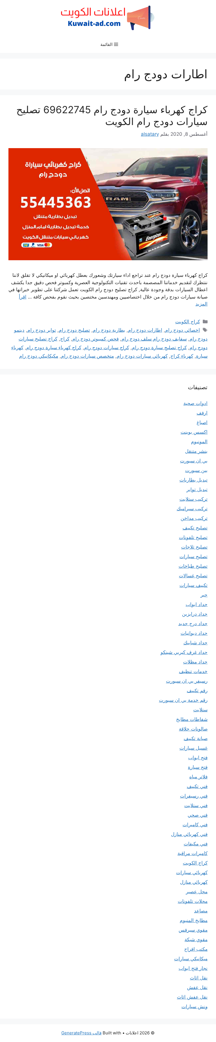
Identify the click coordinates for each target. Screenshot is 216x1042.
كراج (64, 339)
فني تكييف (197, 786)
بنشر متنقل (196, 451)
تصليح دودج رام (74, 330)
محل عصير (197, 891)
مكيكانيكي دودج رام (38, 356)
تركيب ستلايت (193, 499)
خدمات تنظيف (193, 671)
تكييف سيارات (193, 585)
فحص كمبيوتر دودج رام (95, 339)
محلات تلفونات (193, 901)
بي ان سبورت (194, 461)
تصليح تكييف (195, 528)
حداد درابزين (195, 614)
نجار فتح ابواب (193, 968)
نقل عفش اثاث (192, 997)
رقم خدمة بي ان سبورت (183, 700)
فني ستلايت (196, 805)
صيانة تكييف (196, 738)
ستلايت (200, 710)
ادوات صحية (195, 403)
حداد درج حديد (193, 623)
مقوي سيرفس (193, 930)
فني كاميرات (195, 824)
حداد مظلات (195, 662)
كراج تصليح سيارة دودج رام (159, 347)
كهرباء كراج (181, 356)
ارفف (202, 413)
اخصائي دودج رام (182, 330)
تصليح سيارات (193, 556)
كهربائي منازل (194, 882)
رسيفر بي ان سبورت (187, 681)
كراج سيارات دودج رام (106, 347)
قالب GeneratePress (81, 1033)
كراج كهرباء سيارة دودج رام (53, 347)
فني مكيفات (196, 844)
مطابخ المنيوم (194, 920)
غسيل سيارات (193, 748)
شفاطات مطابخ (192, 719)
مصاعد (201, 911)
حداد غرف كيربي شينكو (184, 652)
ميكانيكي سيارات (191, 958)
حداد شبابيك (195, 642)
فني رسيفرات (194, 796)
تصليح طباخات (193, 566)
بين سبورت (196, 470)
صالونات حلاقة (193, 729)
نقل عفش (197, 987)
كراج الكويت (187, 321)
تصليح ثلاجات (194, 547)
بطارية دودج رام (109, 330)
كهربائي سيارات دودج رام (142, 356)
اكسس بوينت (194, 432)
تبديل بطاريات (193, 480)
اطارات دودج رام (145, 330)
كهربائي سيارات (192, 872)
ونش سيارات (194, 1006)
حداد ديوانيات (194, 633)
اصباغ (202, 422)
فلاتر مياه (198, 777)
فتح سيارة (198, 767)
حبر (204, 595)
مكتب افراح (196, 949)
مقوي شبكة (196, 939)
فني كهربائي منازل (189, 834)
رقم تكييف (197, 690)
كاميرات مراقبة (192, 853)
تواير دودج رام (41, 330)
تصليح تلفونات (193, 537)
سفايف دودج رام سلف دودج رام (154, 339)
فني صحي (198, 815)
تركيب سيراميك (192, 508)
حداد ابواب (197, 604)
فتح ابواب (198, 757)
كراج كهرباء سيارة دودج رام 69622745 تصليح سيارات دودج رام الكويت (112, 115)
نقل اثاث (199, 978)
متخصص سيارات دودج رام (87, 356)
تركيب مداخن (194, 518)
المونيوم (199, 441)
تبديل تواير (197, 489)
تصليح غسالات (193, 575)
